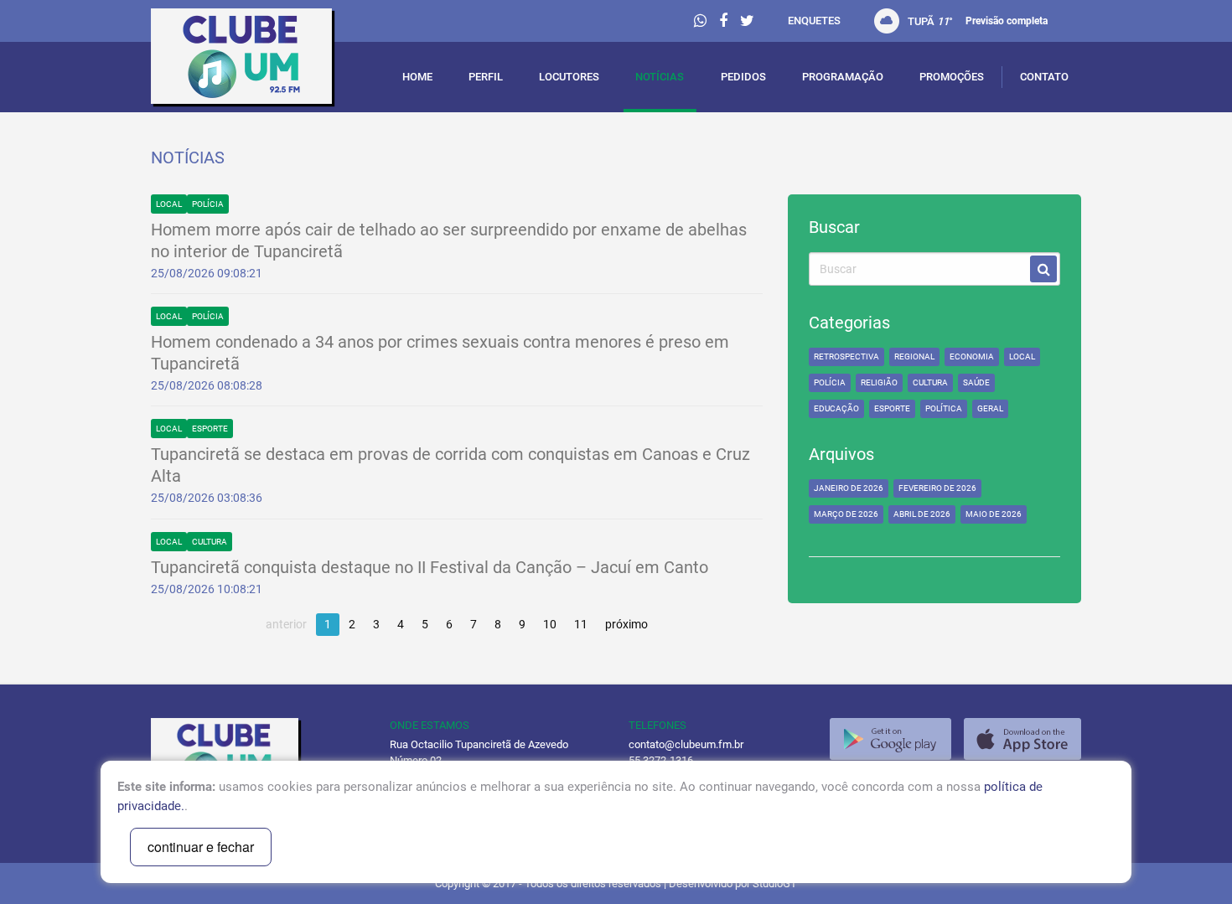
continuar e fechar (201, 846)
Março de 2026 (846, 514)
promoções (951, 76)
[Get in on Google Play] (890, 739)
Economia (972, 356)
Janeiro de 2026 (848, 488)
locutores (569, 76)
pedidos (743, 76)
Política (943, 408)
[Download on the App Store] (1022, 739)
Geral (990, 408)
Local (169, 204)
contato (1044, 76)
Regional (914, 356)
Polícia (208, 204)
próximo (626, 624)
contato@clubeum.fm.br (686, 744)
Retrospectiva (846, 356)
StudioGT (775, 883)
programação (842, 76)
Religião (879, 382)
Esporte (210, 428)
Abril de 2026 (921, 514)
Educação (836, 408)
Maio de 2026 (993, 514)
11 (581, 624)
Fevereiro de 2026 (937, 488)
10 (549, 624)
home (417, 76)
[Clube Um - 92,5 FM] (258, 60)
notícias (659, 76)
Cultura (209, 541)
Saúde (976, 382)
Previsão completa (1006, 21)
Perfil (485, 76)
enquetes (814, 20)
